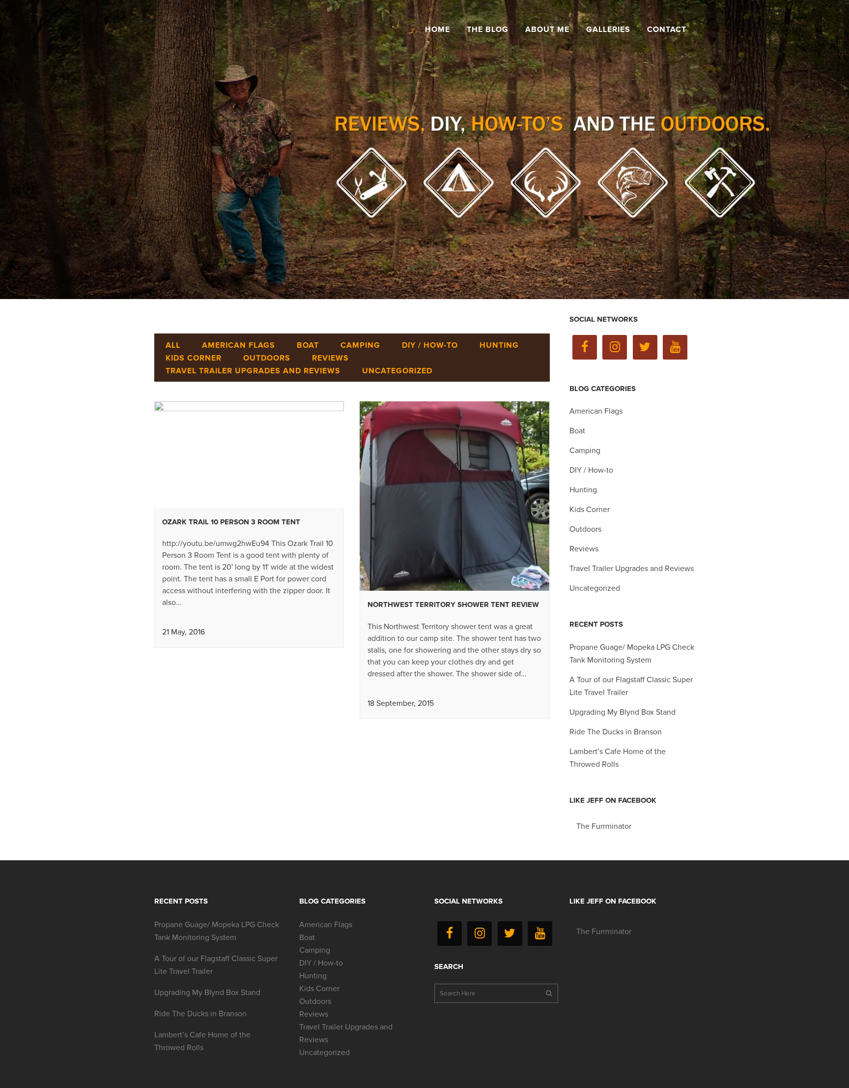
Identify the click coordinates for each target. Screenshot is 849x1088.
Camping (584, 450)
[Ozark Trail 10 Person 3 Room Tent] (249, 454)
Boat (577, 431)
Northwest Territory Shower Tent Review (453, 604)
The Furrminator (603, 826)
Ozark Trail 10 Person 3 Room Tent (231, 521)
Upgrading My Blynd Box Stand (622, 712)
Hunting (583, 490)
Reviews (583, 549)
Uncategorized (594, 588)
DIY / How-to (591, 470)
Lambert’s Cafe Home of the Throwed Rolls (202, 1041)
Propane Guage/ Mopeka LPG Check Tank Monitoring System (216, 931)
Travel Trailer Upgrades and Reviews (631, 569)
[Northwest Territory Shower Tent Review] (454, 496)
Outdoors (585, 529)
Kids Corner (589, 509)
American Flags (596, 411)
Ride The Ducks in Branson (615, 732)
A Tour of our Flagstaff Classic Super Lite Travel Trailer (216, 965)
